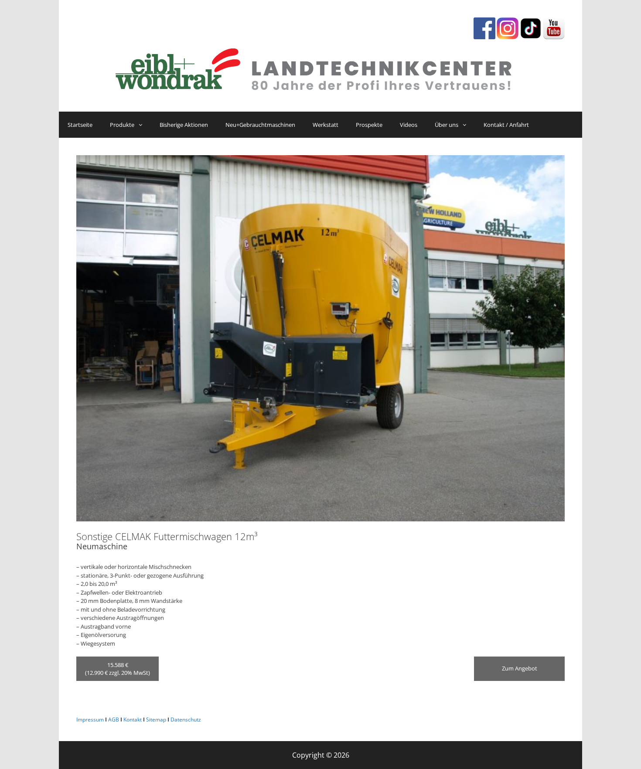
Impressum (90, 719)
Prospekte (369, 125)
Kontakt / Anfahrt (506, 125)
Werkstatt (325, 125)
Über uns (446, 125)
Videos (408, 125)
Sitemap (156, 719)
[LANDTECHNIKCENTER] (320, 67)
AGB (113, 719)
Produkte (122, 125)
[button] (142, 125)
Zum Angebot (519, 668)
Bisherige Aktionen (184, 125)
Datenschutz (185, 719)
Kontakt (132, 719)
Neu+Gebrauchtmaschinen (260, 125)
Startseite (80, 125)
